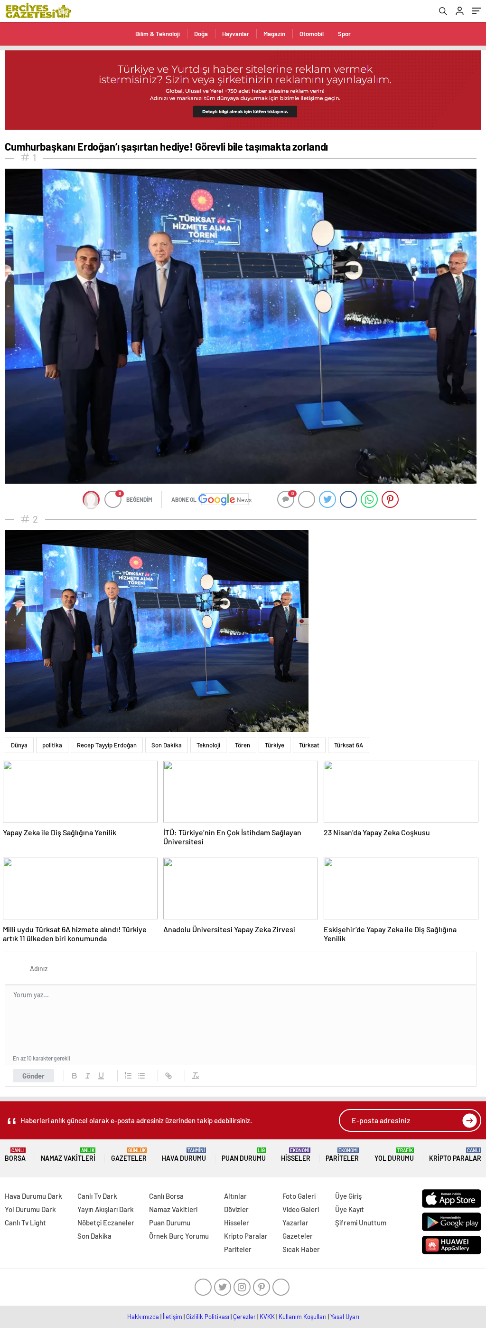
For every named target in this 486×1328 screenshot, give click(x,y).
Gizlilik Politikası (207, 1316)
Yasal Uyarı (344, 1316)
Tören (242, 745)
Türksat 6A (348, 745)
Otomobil (311, 34)
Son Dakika (166, 745)
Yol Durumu (394, 1154)
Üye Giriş (348, 1196)
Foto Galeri (299, 1196)
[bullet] (141, 1075)
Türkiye (274, 745)
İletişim (172, 1316)
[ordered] (128, 1075)
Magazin (274, 34)
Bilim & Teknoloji (157, 34)
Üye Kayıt (349, 1209)
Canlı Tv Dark (97, 1196)
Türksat (309, 745)
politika (52, 745)
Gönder (33, 1075)
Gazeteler (129, 1154)
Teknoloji (208, 745)
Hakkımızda (143, 1316)
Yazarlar (295, 1222)
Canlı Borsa (166, 1196)
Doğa (201, 34)
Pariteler (342, 1154)
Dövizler (236, 1209)
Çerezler (244, 1316)
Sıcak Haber (301, 1249)
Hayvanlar (235, 34)
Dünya (19, 745)
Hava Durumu (184, 1154)
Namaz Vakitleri (68, 1154)
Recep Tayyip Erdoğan (107, 745)
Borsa (15, 1154)
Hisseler (295, 1154)
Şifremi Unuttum (360, 1222)
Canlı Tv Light (25, 1222)
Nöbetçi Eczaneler (105, 1222)
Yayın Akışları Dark (105, 1209)
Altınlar (235, 1196)
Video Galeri (300, 1209)
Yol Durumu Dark (30, 1209)
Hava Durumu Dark (33, 1196)
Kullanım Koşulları (303, 1316)
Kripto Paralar (455, 1154)
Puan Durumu (244, 1154)
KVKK (267, 1316)
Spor (344, 34)
